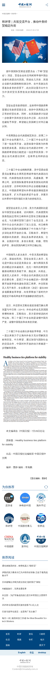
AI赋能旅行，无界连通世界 (14, 589)
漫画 (8, 645)
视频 (19, 639)
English (22, 652)
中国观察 (9, 546)
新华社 (25, 546)
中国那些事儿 (25, 526)
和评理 (13, 14)
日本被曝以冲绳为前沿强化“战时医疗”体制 (21, 582)
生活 (8, 639)
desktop (42, 652)
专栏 (31, 639)
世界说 (41, 526)
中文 (32, 652)
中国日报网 (6, 14)
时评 (19, 634)
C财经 (42, 634)
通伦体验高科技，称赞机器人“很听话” (19, 566)
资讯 (31, 634)
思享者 (9, 505)
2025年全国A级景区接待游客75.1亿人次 (20, 605)
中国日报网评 (41, 546)
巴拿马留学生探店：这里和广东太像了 (19, 612)
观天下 (42, 645)
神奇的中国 (25, 505)
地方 (42, 639)
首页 (8, 634)
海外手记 (41, 505)
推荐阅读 (8, 557)
